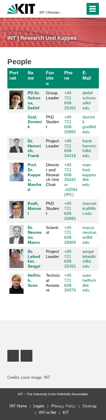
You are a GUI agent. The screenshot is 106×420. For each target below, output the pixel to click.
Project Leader (52, 143)
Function (50, 78)
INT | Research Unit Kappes (51, 12)
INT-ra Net (47, 412)
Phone (68, 75)
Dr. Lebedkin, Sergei (34, 259)
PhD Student (52, 122)
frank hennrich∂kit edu (89, 148)
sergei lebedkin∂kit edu (89, 259)
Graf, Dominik (35, 122)
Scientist (52, 230)
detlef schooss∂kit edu (89, 100)
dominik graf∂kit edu (89, 124)
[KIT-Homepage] (21, 8)
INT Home (18, 406)
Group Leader (52, 95)
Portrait (13, 75)
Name (31, 75)
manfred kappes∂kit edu (89, 174)
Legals (38, 406)
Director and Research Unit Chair (52, 174)
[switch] (79, 9)
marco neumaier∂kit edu (89, 235)
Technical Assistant (53, 282)
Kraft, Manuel (34, 208)
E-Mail (86, 75)
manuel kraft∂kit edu (89, 208)
